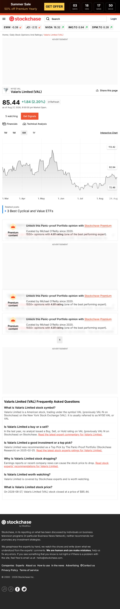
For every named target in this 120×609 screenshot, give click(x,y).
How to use (43, 565)
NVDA (52, 27)
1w (5, 132)
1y (34, 132)
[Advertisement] (60, 63)
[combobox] (76, 19)
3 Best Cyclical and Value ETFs (30, 211)
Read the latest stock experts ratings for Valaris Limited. (69, 450)
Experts (20, 565)
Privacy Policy (10, 570)
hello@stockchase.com (49, 557)
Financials (12, 123)
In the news (57, 565)
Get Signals (29, 116)
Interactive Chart (109, 132)
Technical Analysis (37, 123)
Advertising (72, 565)
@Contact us (87, 565)
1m (14, 132)
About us (31, 565)
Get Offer (54, 6)
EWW (11, 27)
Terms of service (29, 570)
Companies (8, 565)
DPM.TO (100, 27)
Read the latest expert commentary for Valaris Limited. (70, 434)
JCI (31, 27)
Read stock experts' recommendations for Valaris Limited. (56, 464)
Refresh (54, 101)
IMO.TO (76, 27)
